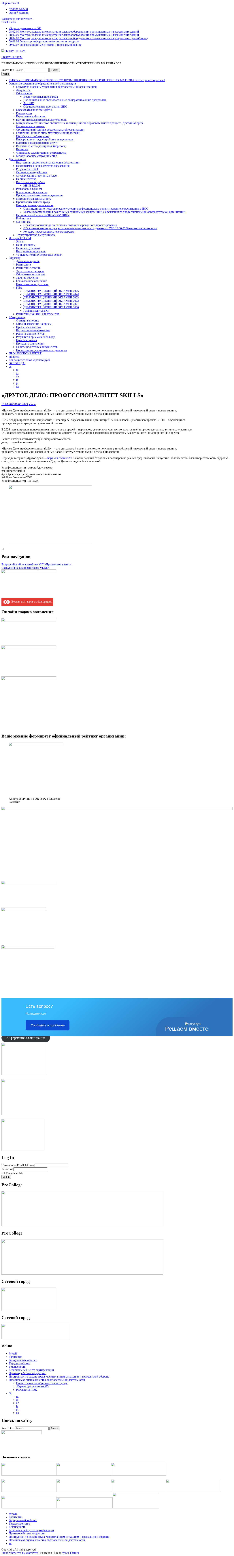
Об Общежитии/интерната (32, 136)
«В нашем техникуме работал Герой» (39, 254)
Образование (24, 93)
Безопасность (17, 1366)
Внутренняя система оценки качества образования (47, 162)
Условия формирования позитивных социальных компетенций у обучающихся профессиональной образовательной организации (104, 211)
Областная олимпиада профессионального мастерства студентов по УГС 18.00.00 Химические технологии (90, 228)
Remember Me (14, 1173)
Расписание (23, 264)
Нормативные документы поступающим (41, 350)
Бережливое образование (31, 192)
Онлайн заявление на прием (33, 323)
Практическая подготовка (32, 284)
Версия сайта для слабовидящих (31, 601)
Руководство (24, 113)
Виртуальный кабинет (23, 1360)
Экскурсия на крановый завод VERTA (25, 567)
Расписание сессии (28, 267)
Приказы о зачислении (30, 343)
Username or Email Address (17, 1165)
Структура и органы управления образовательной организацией (56, 86)
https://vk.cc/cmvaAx (59, 458)
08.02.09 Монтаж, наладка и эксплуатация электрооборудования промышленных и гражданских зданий (74, 31)
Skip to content (10, 3)
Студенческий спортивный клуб (36, 175)
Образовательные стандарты (34, 109)
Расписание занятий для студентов (37, 313)
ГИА (19, 287)
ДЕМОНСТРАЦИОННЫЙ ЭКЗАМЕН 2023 (51, 297)
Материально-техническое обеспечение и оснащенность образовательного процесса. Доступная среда (80, 123)
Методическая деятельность (33, 198)
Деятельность (17, 159)
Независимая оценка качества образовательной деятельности (47, 1379)
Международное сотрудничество (36, 155)
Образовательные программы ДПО (45, 106)
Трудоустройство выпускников (35, 234)
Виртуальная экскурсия (31, 251)
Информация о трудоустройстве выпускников (44, 139)
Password (7, 1169)
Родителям (15, 1356)
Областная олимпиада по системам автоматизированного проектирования (70, 225)
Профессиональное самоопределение (39, 195)
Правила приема (26, 340)
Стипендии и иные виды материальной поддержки (48, 132)
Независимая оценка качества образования (42, 165)
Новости (14, 356)
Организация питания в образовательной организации (50, 129)
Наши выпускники (28, 248)
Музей (13, 1353)
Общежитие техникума (30, 274)
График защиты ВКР (36, 310)
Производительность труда (33, 202)
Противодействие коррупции (27, 1373)
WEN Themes (70, 1552)
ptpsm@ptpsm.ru (19, 12)
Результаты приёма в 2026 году (35, 336)
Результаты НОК (26, 1389)
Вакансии (22, 149)
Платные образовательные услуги (37, 142)
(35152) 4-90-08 (18, 9)
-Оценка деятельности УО (25, 28)
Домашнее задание (27, 261)
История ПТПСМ (20, 238)
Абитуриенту (17, 317)
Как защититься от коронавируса (29, 360)
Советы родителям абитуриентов (37, 346)
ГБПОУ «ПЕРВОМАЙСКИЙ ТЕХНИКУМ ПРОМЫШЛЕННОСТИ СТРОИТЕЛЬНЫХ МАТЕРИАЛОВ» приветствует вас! (87, 80)
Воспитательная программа (40, 96)
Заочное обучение (27, 277)
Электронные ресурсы (30, 271)
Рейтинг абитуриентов (30, 333)
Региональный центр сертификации (31, 1369)
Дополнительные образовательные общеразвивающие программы (64, 99)
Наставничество (26, 178)
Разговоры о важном (29, 188)
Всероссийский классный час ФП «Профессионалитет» (36, 564)
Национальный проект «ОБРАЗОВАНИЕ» (42, 215)
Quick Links (8, 22)
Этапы (20, 241)
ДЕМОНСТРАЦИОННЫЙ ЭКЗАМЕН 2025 (51, 290)
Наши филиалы (25, 244)
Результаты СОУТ (27, 169)
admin (32, 404)
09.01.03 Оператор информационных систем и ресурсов (44, 41)
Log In (6, 1176)
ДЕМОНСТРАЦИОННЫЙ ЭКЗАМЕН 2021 (51, 304)
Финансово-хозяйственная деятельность (41, 152)
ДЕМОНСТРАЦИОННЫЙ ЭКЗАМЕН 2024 (51, 294)
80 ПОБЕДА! (17, 363)
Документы (23, 90)
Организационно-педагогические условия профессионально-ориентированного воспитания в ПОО (85, 208)
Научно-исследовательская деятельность (41, 119)
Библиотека (23, 218)
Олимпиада (23, 221)
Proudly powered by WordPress (19, 1552)
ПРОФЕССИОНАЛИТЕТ (25, 353)
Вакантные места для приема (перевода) (41, 146)
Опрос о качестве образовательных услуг (41, 1383)
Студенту (14, 257)
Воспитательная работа (30, 182)
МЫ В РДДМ (31, 185)
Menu (6, 73)
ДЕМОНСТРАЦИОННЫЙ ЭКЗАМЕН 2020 (51, 307)
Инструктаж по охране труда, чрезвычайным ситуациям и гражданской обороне (59, 1376)
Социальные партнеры (30, 126)
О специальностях (27, 320)
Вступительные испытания (33, 330)
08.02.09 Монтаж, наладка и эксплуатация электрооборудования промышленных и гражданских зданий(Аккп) (78, 38)
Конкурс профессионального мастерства (48, 231)
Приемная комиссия (28, 327)
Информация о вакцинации (25, 1038)
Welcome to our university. (16, 18)
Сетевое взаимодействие (31, 172)
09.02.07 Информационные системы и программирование (45, 44)
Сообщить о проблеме (48, 1025)
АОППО (28, 103)
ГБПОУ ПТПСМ (11, 57)
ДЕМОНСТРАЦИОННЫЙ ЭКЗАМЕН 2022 (51, 300)
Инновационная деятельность (34, 205)
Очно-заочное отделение (31, 281)
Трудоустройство (19, 1363)
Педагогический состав (31, 116)
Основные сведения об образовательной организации (42, 83)
